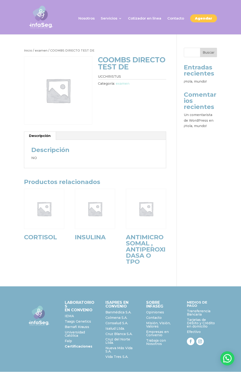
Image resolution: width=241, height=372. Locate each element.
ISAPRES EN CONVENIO (117, 304)
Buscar (208, 52)
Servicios (109, 18)
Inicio (28, 50)
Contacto (175, 18)
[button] (227, 358)
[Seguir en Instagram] (200, 341)
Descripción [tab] (40, 136)
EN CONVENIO (78, 310)
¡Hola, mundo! (195, 81)
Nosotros (86, 18)
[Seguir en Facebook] (190, 341)
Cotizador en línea (144, 18)
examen (41, 50)
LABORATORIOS (79, 304)
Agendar (203, 18)
